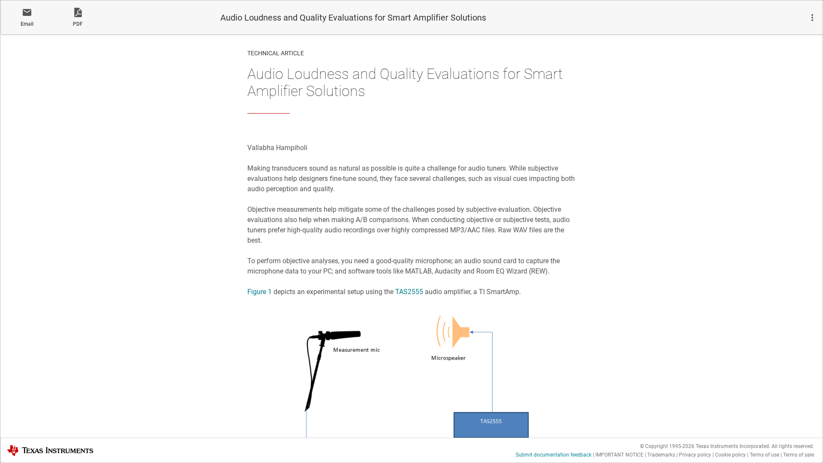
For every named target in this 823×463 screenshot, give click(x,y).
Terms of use (764, 455)
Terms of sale (798, 455)
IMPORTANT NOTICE (619, 455)
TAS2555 (409, 292)
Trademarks (661, 455)
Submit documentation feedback (554, 455)
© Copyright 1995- (667, 446)
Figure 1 (259, 292)
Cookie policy (730, 455)
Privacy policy (695, 455)
